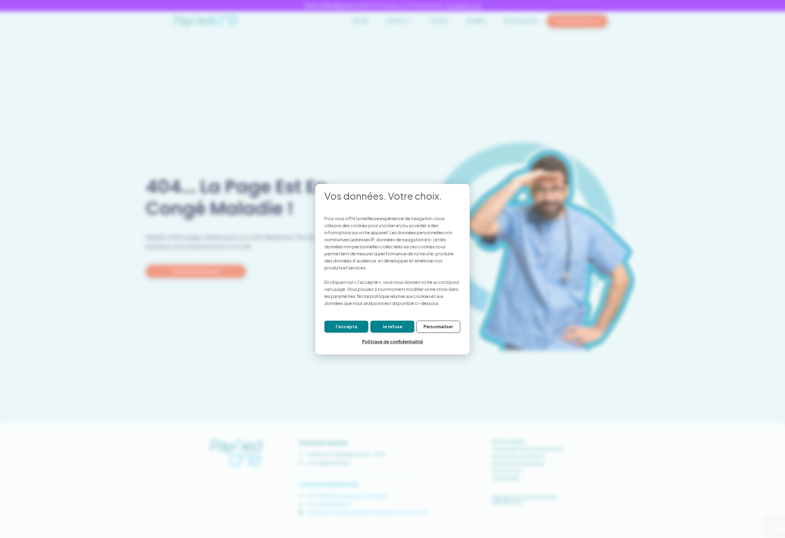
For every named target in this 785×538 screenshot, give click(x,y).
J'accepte (346, 326)
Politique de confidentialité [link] (392, 341)
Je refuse (392, 326)
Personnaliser (438, 326)
